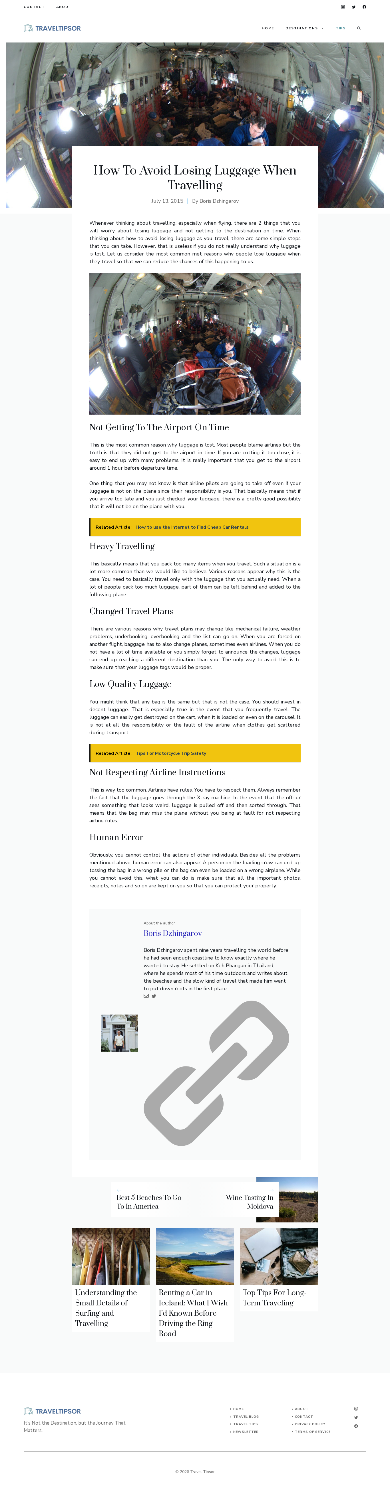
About (64, 7)
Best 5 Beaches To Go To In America (148, 1202)
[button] (358, 28)
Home (268, 28)
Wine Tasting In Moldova (250, 1202)
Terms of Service (313, 1432)
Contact (34, 7)
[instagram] (343, 7)
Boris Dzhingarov (219, 201)
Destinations (302, 28)
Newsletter (246, 1432)
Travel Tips (245, 1424)
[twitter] (354, 7)
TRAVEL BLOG (246, 1417)
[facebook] (364, 7)
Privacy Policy (310, 1424)
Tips (341, 28)
